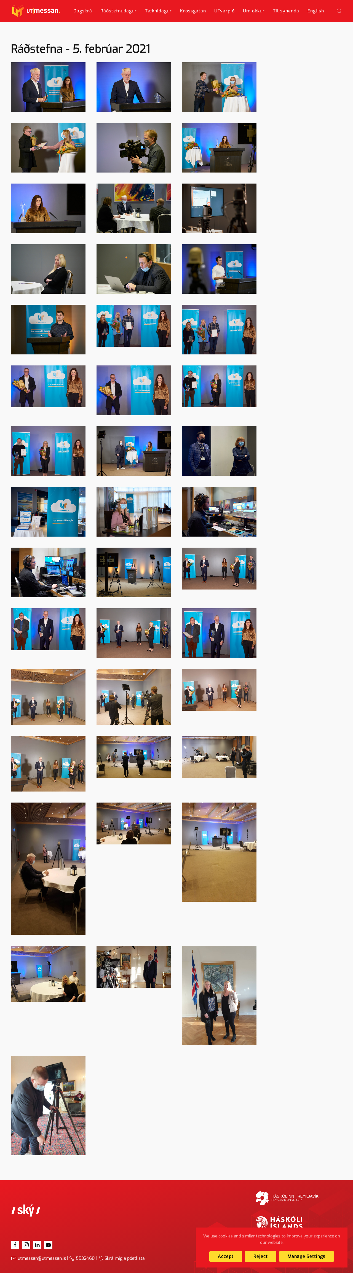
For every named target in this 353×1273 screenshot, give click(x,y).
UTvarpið (224, 11)
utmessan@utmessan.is (42, 1258)
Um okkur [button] (254, 11)
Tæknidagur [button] (158, 11)
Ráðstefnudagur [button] (118, 11)
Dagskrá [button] (82, 11)
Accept (226, 1256)
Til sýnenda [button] (286, 11)
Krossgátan (193, 11)
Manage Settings (306, 1256)
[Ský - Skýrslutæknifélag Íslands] (26, 1210)
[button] (339, 11)
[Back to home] (36, 11)
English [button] (315, 11)
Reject (260, 1256)
